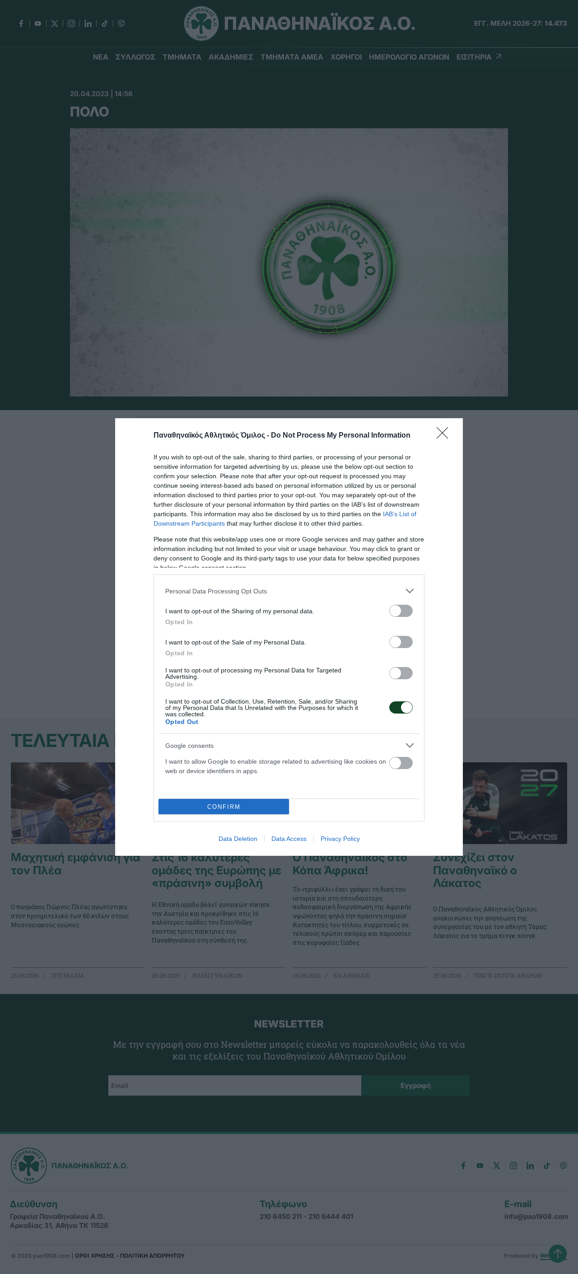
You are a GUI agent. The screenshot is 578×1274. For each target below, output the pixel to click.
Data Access (289, 838)
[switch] (401, 611)
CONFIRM (224, 806)
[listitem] (289, 591)
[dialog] (289, 637)
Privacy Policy (340, 838)
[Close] (445, 435)
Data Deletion (238, 838)
